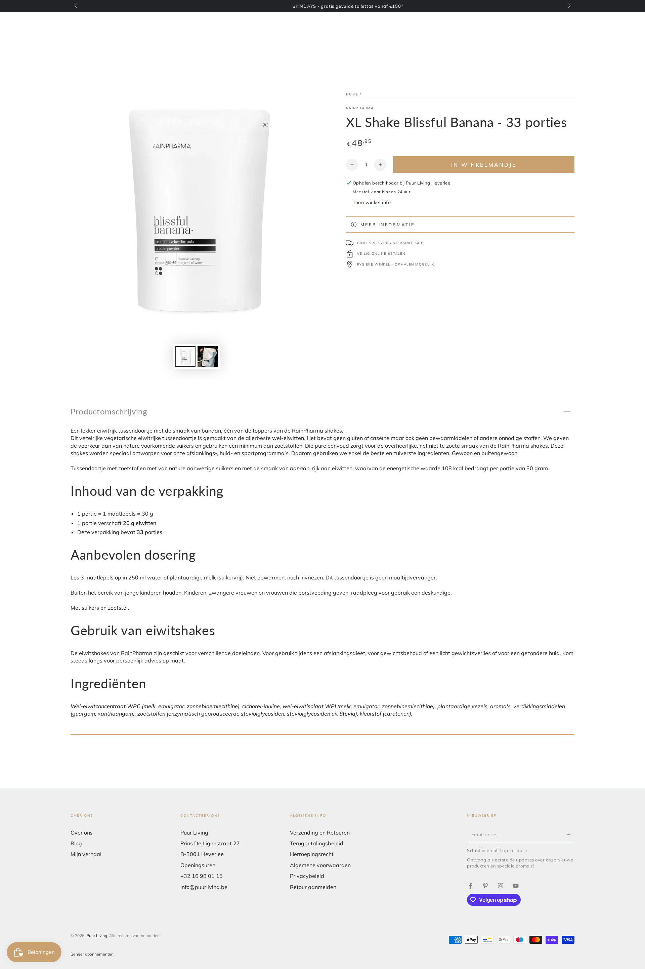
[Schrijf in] (570, 834)
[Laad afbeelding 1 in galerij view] (185, 356)
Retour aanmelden (313, 887)
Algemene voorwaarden (320, 865)
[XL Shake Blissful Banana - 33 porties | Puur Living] (470, 885)
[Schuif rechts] (568, 6)
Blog (76, 843)
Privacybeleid (307, 876)
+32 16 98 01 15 (201, 876)
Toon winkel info (372, 202)
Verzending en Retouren (320, 832)
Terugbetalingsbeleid (316, 843)
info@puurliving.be (203, 887)
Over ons (82, 832)
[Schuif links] (76, 6)
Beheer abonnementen (92, 954)
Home (352, 94)
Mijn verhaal (86, 854)
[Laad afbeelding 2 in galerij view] (208, 356)
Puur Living (96, 935)
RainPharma (360, 108)
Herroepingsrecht (312, 854)
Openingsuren (197, 865)
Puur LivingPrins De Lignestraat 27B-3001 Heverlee (210, 843)
